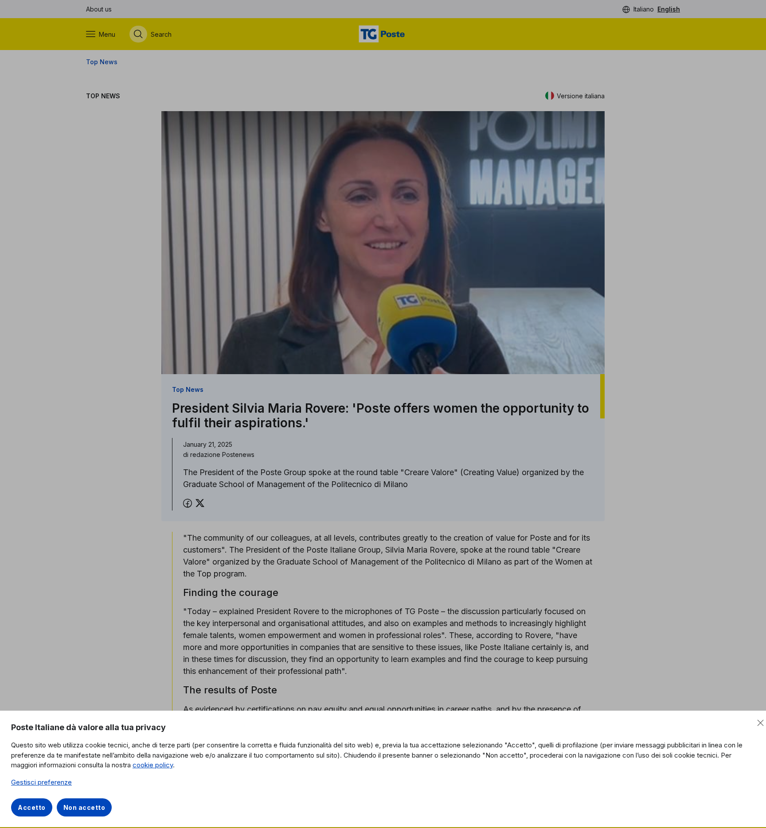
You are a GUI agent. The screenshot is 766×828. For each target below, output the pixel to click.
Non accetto (84, 807)
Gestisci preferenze (41, 782)
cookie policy (153, 765)
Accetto (32, 807)
